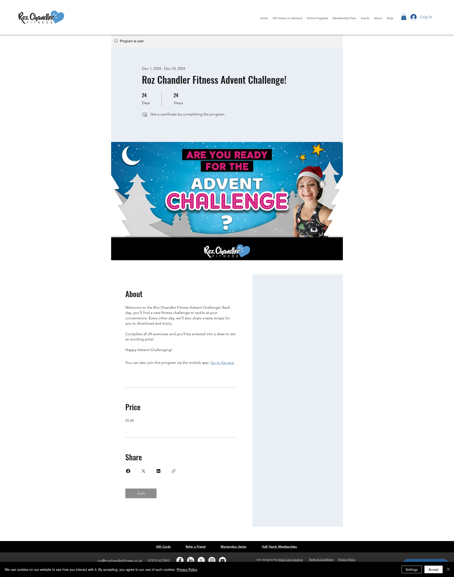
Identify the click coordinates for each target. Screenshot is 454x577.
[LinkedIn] (190, 560)
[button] (403, 16)
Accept (433, 569)
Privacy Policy (187, 569)
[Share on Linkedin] (158, 471)
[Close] (448, 569)
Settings (412, 569)
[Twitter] (201, 560)
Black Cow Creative (291, 559)
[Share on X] (143, 471)
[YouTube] (222, 560)
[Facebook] (179, 560)
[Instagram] (211, 560)
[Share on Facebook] (128, 471)
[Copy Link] (173, 471)
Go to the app (222, 362)
